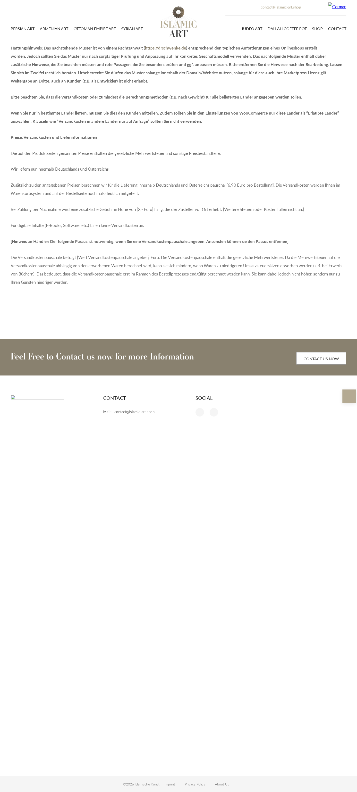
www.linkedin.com (200, 412)
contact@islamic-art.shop (281, 6)
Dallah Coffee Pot (287, 28)
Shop (317, 28)
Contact (337, 28)
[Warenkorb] (319, 6)
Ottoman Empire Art (95, 28)
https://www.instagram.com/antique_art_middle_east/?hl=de (214, 412)
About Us (222, 784)
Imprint (169, 784)
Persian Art (22, 28)
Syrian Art (132, 28)
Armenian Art (54, 28)
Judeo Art (251, 28)
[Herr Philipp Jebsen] (178, 22)
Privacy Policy (195, 784)
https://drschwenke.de (165, 48)
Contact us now (321, 358)
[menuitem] (337, 6)
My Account (309, 4)
